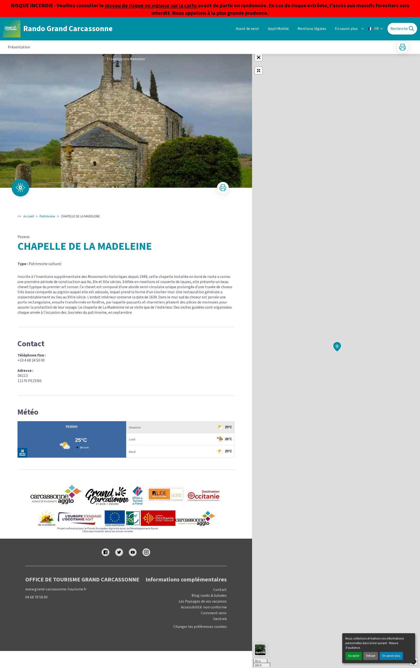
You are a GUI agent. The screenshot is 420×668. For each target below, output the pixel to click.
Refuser (370, 656)
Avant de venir (247, 28)
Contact (220, 589)
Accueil (28, 216)
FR (376, 28)
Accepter (353, 656)
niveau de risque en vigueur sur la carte (151, 5)
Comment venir (214, 613)
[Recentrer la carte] (258, 70)
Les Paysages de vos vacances (203, 601)
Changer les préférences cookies (200, 626)
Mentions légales (312, 28)
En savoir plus (391, 656)
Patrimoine (47, 216)
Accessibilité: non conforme (204, 607)
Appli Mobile (278, 28)
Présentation (19, 47)
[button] (258, 57)
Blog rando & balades (209, 595)
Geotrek (220, 619)
